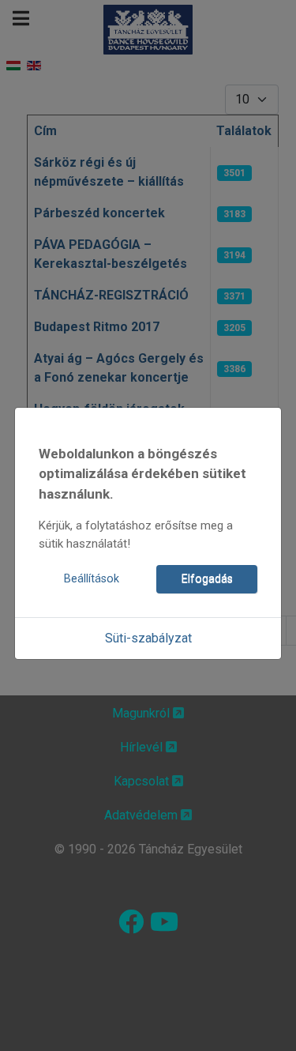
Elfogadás (207, 579)
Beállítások (91, 579)
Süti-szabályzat (148, 638)
